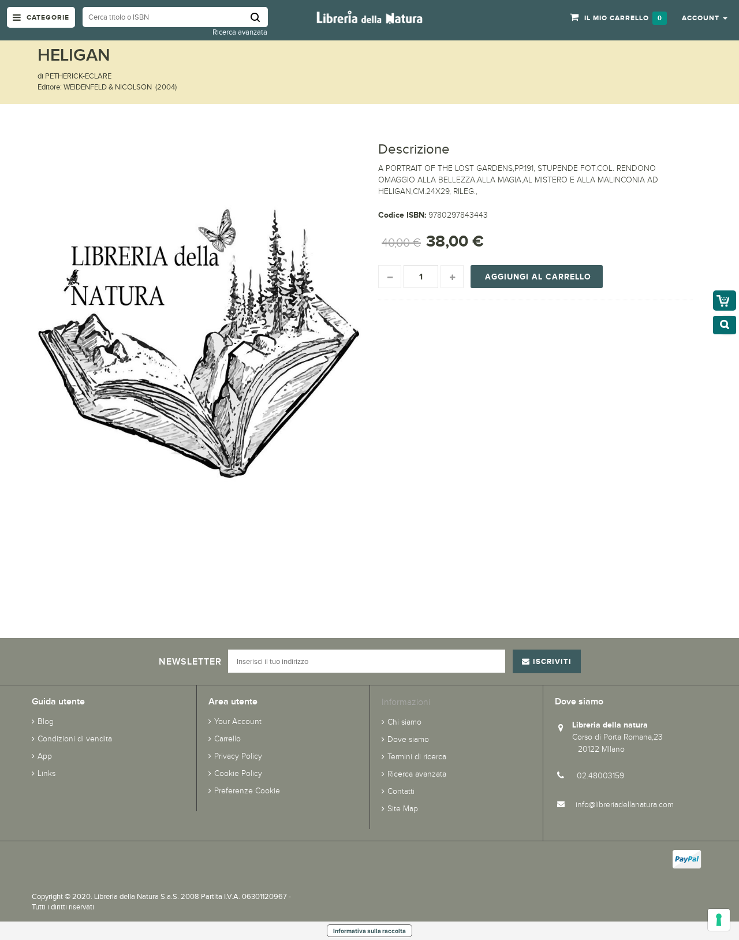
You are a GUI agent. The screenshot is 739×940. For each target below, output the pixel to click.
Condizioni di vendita (75, 738)
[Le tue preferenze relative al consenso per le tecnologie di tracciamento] (719, 920)
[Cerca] (259, 17)
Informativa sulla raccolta (369, 930)
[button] (704, 17)
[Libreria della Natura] (369, 16)
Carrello (227, 738)
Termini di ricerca (416, 756)
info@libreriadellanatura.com (625, 804)
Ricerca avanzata (239, 32)
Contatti (401, 791)
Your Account (238, 721)
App (45, 756)
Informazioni (406, 702)
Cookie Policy (238, 773)
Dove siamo (408, 739)
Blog (46, 721)
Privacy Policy (238, 756)
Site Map (402, 808)
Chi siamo (404, 722)
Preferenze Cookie (247, 790)
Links (46, 773)
